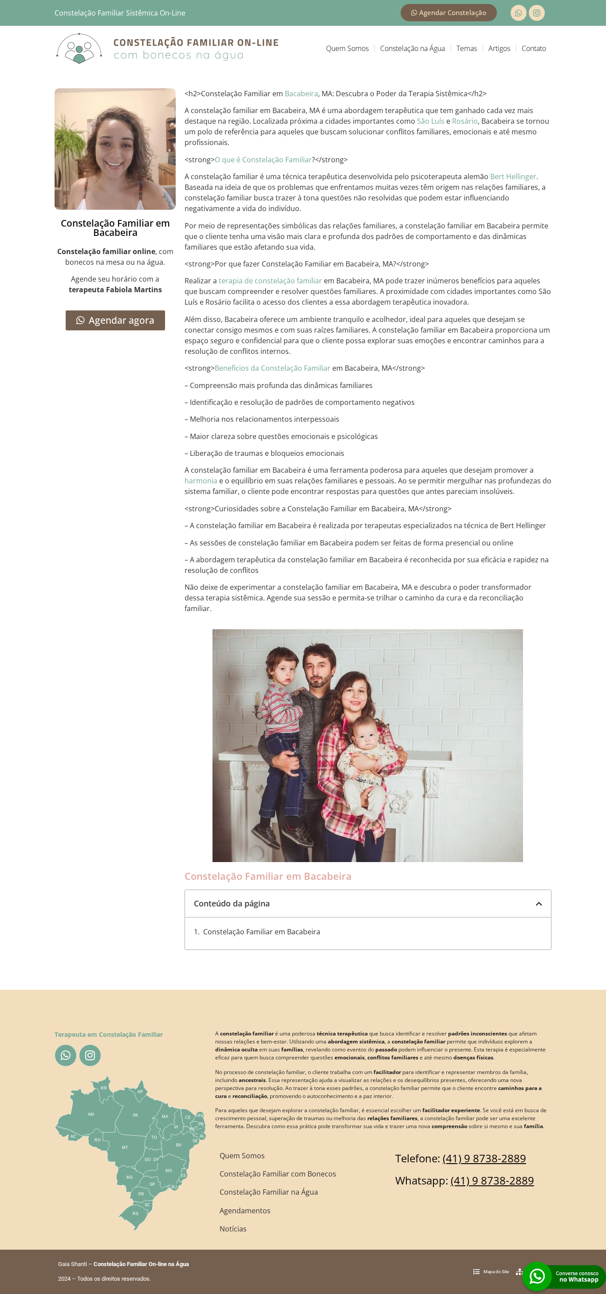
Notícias (233, 1229)
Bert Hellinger (513, 176)
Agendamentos (245, 1211)
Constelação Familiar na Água (269, 1192)
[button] (539, 903)
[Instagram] (537, 13)
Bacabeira (301, 93)
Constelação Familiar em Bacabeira (261, 932)
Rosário (465, 121)
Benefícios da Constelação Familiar (273, 368)
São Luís (431, 121)
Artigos (499, 48)
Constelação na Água (412, 48)
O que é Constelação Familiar (263, 160)
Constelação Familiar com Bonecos (278, 1174)
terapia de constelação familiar (270, 281)
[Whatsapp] (519, 13)
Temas (466, 48)
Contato (534, 48)
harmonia (201, 481)
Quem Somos (347, 48)
